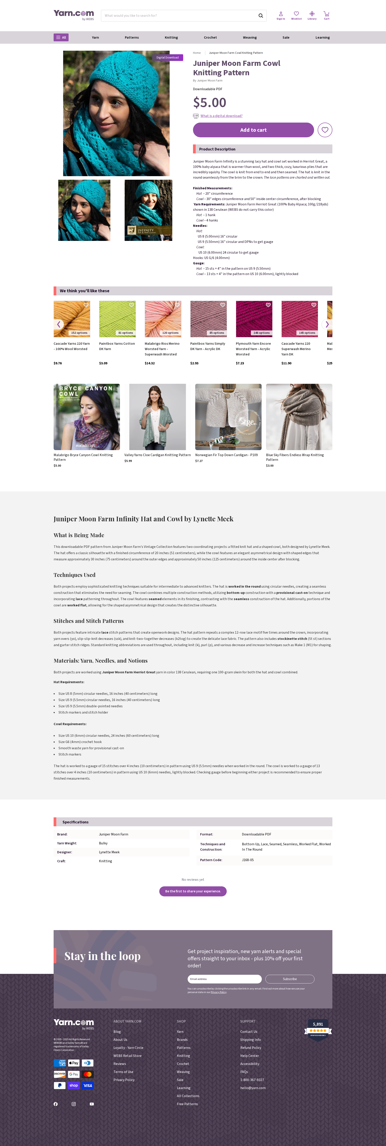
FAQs (244, 1071)
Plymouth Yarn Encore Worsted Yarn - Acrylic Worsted (253, 349)
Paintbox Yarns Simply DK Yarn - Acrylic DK (207, 346)
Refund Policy (250, 1047)
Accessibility (249, 1063)
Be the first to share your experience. (193, 891)
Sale (286, 37)
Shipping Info (250, 1039)
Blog (117, 1031)
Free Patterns (187, 1104)
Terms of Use (123, 1071)
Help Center (249, 1055)
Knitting (171, 37)
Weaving (250, 37)
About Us (120, 1039)
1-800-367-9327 (252, 1079)
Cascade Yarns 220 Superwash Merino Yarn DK (296, 349)
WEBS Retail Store (127, 1055)
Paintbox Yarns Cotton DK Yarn (117, 346)
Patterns (132, 37)
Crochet (210, 37)
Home (197, 53)
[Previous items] (59, 324)
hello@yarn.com (253, 1087)
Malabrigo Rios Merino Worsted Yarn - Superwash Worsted (162, 349)
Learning (323, 37)
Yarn (95, 37)
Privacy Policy (219, 992)
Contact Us (248, 1031)
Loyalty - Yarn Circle (128, 1047)
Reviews (119, 1063)
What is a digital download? (222, 115)
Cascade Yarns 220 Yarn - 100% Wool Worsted (72, 346)
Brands (182, 1039)
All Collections (188, 1096)
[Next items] (327, 324)
